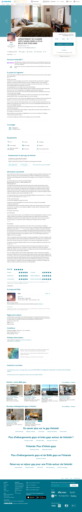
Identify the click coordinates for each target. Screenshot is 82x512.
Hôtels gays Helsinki (34, 449)
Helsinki (12, 4)
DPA (15, 491)
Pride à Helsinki (63, 431)
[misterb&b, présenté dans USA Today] (54, 495)
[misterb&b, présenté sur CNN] (53, 492)
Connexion (40, 304)
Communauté (35, 1)
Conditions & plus (76, 478)
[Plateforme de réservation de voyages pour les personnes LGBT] (8, 503)
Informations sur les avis (19, 484)
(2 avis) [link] (21, 296)
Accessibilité (6, 484)
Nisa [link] (19, 293)
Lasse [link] (9, 393)
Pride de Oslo (40, 467)
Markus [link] (44, 393)
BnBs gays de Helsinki (41, 458)
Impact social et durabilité (8, 494)
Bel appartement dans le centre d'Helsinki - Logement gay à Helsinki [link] (30, 397)
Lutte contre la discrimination (9, 497)
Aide (71, 478)
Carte (28, 45)
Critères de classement (19, 486)
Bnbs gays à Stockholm (52, 440)
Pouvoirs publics (18, 493)
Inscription (70, 1)
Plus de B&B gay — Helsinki (68, 382)
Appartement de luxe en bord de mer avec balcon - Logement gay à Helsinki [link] (64, 397)
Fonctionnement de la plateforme (19, 488)
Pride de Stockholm (29, 467)
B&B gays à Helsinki (30, 431)
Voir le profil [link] (9, 306)
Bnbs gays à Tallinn (28, 440)
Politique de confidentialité (14, 341)
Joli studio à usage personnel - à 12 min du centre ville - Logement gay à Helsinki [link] (13, 421)
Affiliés (5, 489)
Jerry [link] (28, 418)
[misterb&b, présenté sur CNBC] (62, 492)
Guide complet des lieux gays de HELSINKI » (41, 164)
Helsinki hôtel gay (19, 431)
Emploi (5, 486)
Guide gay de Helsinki (52, 431)
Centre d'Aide (20, 501)
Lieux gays (25, 164)
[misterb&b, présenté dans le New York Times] (64, 496)
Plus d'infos (25, 283)
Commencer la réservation (64, 44)
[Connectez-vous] (69, 8)
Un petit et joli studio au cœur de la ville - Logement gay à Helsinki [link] (12, 397)
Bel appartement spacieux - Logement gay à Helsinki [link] (31, 421)
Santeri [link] (27, 393)
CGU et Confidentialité (19, 483)
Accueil (3, 4)
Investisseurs (6, 490)
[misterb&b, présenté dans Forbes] (74, 496)
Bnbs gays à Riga (40, 440)
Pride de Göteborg (50, 467)
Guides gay (53, 1)
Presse (5, 487)
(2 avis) (34, 47)
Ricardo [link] (9, 418)
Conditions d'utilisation (25, 340)
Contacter (11, 44)
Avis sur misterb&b (18, 490)
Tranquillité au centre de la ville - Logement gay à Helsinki (47, 397)
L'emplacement (14, 164)
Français (66, 478)
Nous (5, 483)
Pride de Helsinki (18, 467)
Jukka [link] (62, 393)
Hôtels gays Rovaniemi (47, 449)
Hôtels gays (62, 1)
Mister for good (6, 495)
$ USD (62, 478)
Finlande (7, 4)
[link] (11, 39)
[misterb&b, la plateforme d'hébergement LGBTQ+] (6, 1)
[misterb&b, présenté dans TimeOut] (72, 492)
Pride (58, 1)
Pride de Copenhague (62, 467)
